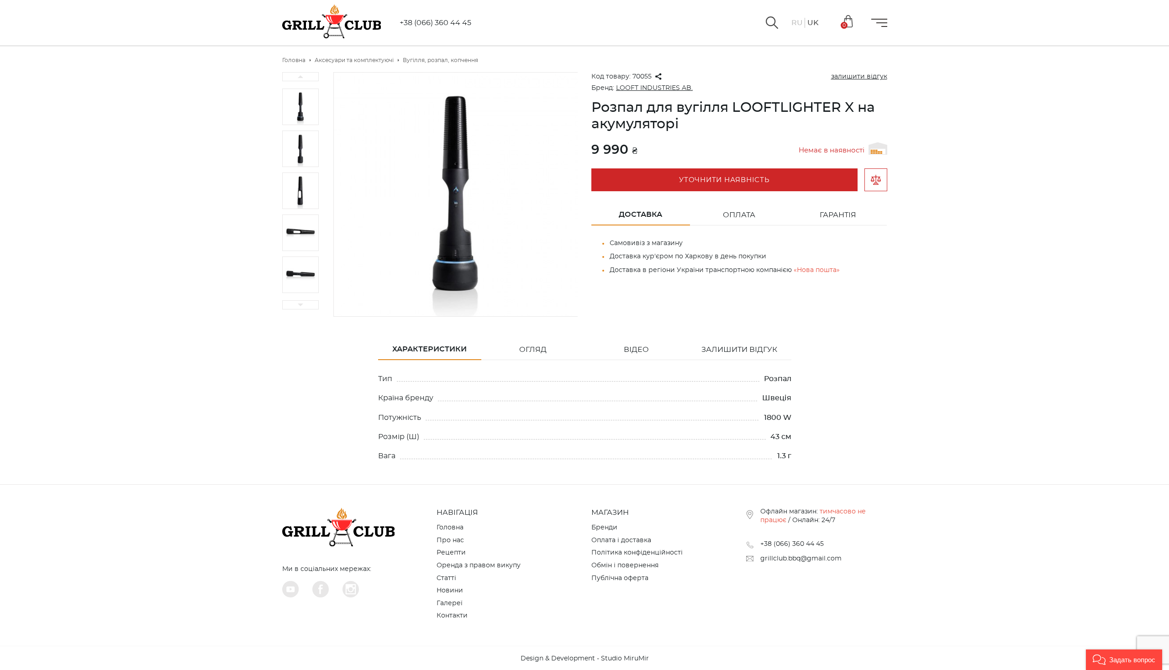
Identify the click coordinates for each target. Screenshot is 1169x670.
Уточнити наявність (724, 180)
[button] (1124, 659)
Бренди (604, 527)
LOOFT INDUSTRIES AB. (654, 88)
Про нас (450, 540)
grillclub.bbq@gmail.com (801, 558)
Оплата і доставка (621, 540)
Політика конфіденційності (637, 553)
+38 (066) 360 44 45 (435, 22)
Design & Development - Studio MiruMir (585, 658)
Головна (450, 527)
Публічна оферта (619, 578)
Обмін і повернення (624, 565)
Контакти (452, 615)
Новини (450, 590)
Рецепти (451, 553)
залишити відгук (859, 76)
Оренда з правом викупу (479, 565)
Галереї (450, 603)
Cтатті (446, 578)
